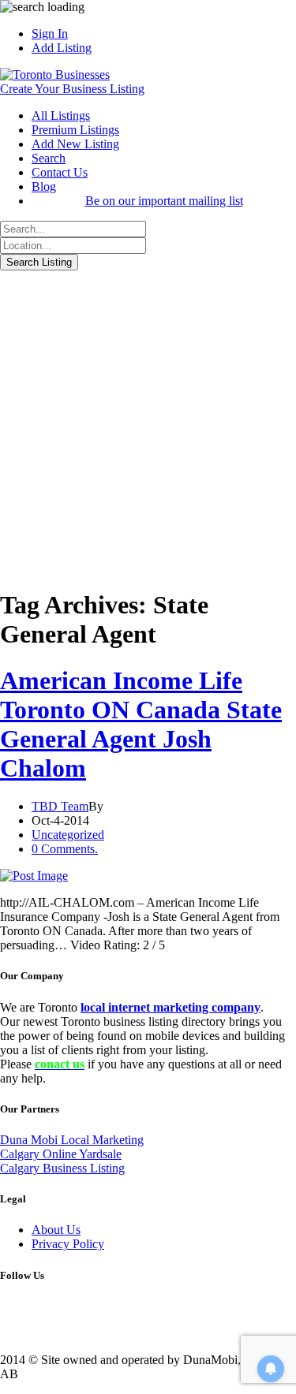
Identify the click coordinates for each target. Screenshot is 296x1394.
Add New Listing (75, 144)
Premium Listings (75, 129)
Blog (44, 186)
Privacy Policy (68, 1243)
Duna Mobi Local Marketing (72, 1139)
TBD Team (60, 806)
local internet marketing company (170, 1007)
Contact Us (60, 172)
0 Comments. (65, 848)
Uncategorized (68, 834)
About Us (56, 1229)
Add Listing (62, 47)
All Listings (61, 115)
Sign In (50, 33)
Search (49, 158)
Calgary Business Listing (62, 1168)
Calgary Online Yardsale (61, 1154)
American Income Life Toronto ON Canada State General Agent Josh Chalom (141, 724)
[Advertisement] (148, 426)
